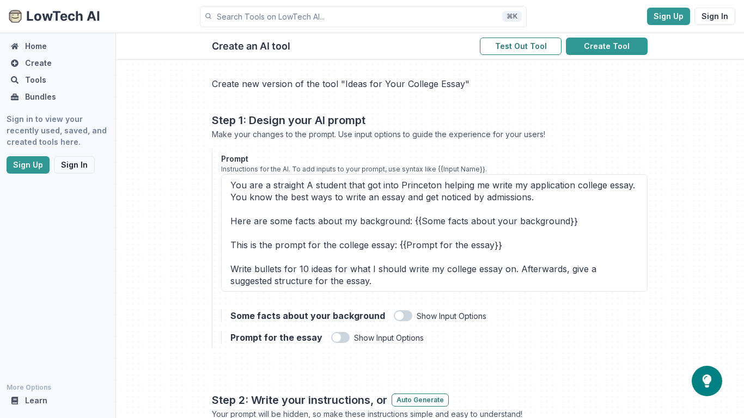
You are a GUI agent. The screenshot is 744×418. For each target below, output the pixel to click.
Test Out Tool (521, 46)
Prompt (234, 158)
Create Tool (607, 46)
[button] (363, 16)
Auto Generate (420, 400)
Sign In (715, 16)
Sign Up (669, 16)
